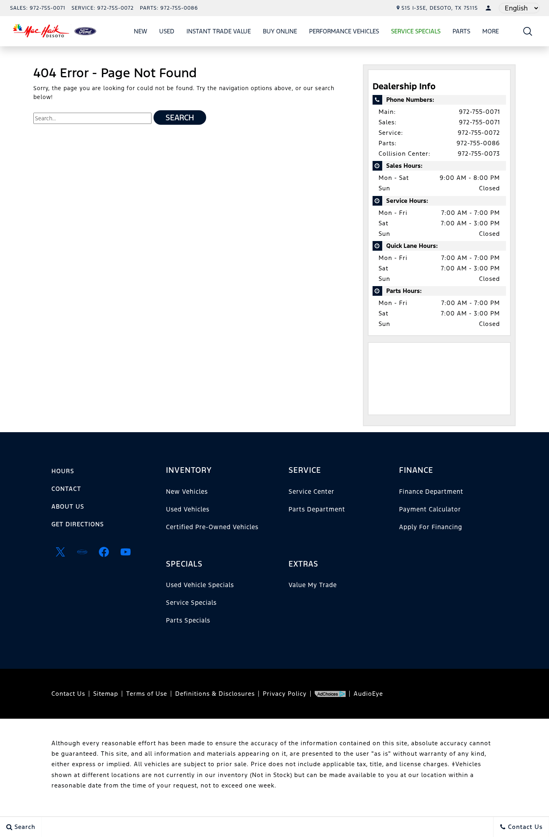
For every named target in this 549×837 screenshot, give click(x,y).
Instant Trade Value (218, 31)
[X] (60, 552)
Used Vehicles (187, 509)
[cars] (82, 552)
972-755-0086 (478, 143)
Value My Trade (313, 585)
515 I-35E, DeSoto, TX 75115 (440, 8)
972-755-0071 (479, 111)
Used (166, 31)
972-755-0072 (479, 132)
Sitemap (105, 693)
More (491, 32)
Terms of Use (146, 693)
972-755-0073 (479, 153)
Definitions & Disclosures (215, 693)
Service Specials (191, 602)
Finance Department (431, 491)
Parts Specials (188, 620)
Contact (66, 489)
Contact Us (68, 693)
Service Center (311, 491)
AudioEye (368, 693)
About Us (67, 506)
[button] (528, 31)
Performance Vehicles (344, 31)
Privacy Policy (285, 693)
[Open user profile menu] (488, 8)
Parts (461, 31)
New (140, 31)
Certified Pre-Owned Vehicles (212, 527)
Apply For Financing (430, 527)
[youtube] (125, 552)
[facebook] (104, 552)
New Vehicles (187, 491)
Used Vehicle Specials (200, 585)
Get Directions (77, 524)
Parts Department (317, 509)
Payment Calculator (430, 509)
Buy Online (280, 31)
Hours (62, 471)
